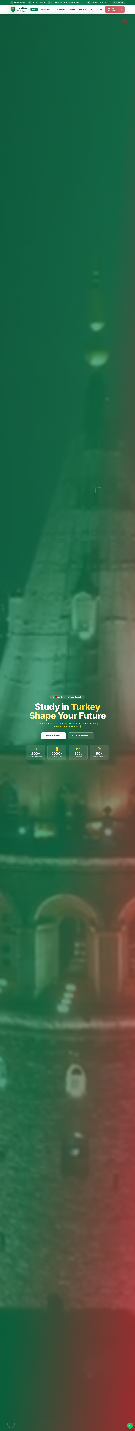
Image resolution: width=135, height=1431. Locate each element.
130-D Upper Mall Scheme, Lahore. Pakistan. (65, 2)
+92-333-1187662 (19, 2)
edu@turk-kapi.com (38, 2)
